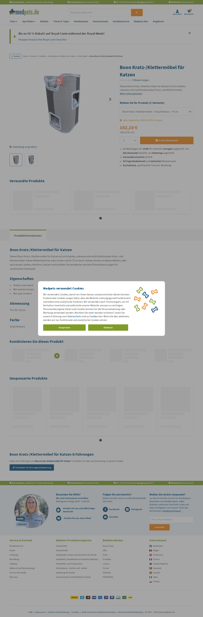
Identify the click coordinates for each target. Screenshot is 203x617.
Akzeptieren (64, 327)
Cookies (93, 316)
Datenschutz (74, 316)
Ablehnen (108, 327)
